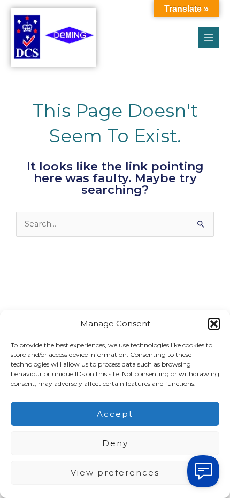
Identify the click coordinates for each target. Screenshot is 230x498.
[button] (214, 323)
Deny (115, 443)
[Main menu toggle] (208, 37)
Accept (115, 414)
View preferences (115, 473)
